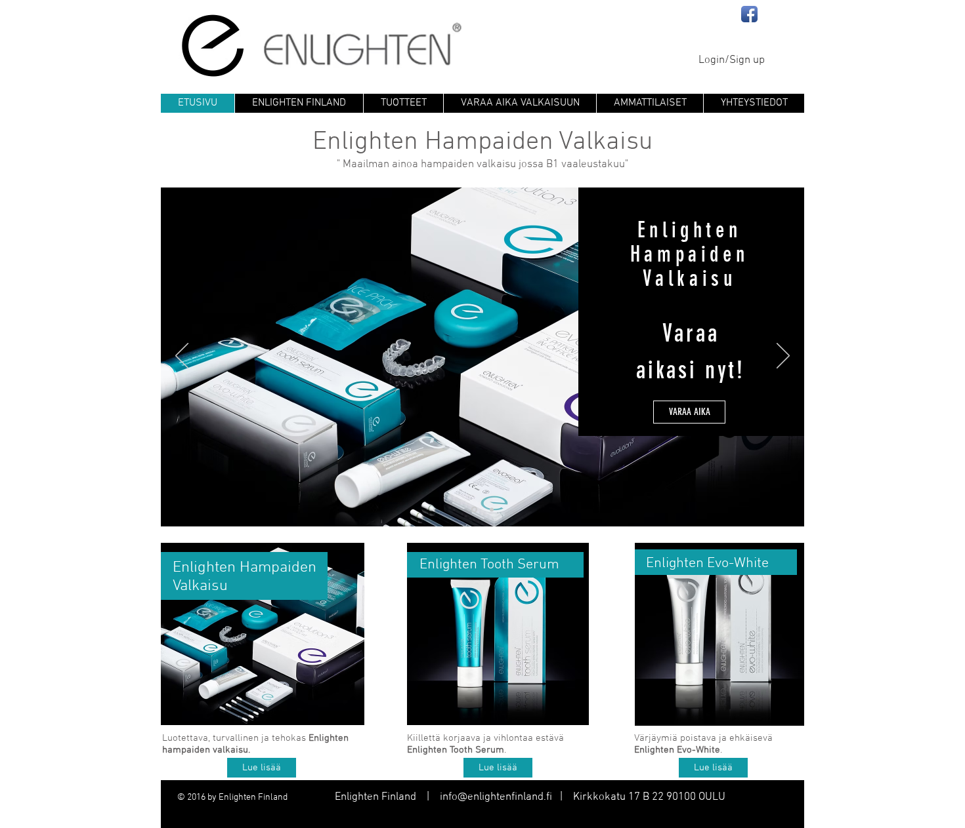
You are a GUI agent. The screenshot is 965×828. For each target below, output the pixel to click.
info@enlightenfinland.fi (496, 797)
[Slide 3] (492, 509)
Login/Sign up (731, 60)
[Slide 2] (474, 510)
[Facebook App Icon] (749, 14)
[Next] (783, 356)
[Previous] (181, 356)
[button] (497, 768)
